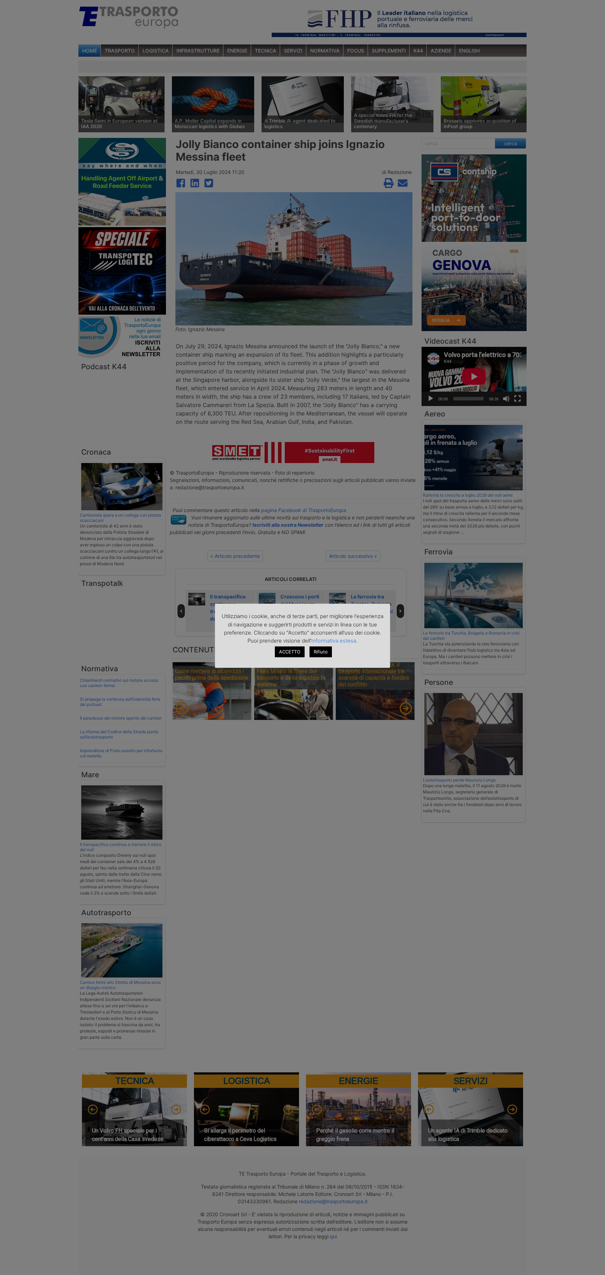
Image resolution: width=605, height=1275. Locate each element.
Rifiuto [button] (321, 651)
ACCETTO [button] (289, 651)
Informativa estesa (333, 640)
